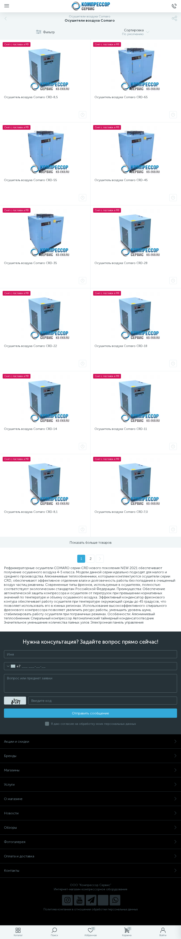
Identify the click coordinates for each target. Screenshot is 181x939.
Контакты (11, 870)
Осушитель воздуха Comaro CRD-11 (120, 429)
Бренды (10, 756)
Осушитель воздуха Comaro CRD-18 (120, 346)
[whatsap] (115, 900)
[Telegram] (91, 900)
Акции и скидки (16, 741)
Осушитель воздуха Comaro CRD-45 (121, 180)
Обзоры (10, 827)
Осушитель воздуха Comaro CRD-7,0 (121, 512)
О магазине (13, 799)
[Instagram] (67, 900)
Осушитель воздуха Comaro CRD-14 (30, 429)
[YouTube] (79, 900)
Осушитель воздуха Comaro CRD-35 (30, 263)
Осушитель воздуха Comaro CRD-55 (30, 180)
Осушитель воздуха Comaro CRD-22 (30, 346)
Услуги (9, 784)
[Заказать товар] (82, 114)
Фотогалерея (14, 842)
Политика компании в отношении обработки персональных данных (90, 909)
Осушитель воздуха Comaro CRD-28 (120, 263)
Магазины (11, 770)
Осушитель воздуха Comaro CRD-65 (121, 97)
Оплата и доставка (19, 856)
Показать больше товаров (91, 542)
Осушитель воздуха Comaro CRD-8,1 (31, 512)
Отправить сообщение (90, 713)
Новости (11, 813)
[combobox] (12, 666)
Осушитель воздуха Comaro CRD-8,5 (31, 97)
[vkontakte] (103, 900)
